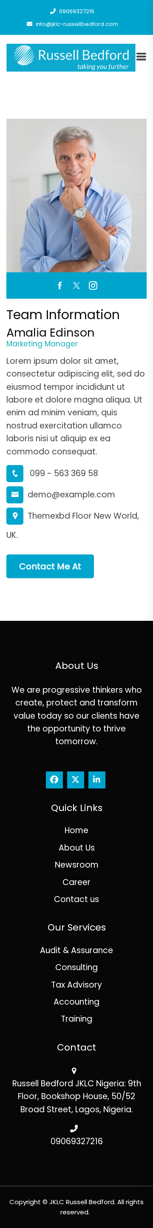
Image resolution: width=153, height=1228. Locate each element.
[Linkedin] (96, 779)
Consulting (76, 967)
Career (76, 882)
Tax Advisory (76, 985)
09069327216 (76, 11)
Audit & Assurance (76, 950)
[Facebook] (54, 779)
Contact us (76, 899)
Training (76, 1019)
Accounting (76, 1002)
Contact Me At (50, 566)
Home (76, 830)
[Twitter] (75, 779)
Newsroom (77, 865)
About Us (77, 848)
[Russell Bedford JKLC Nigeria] (71, 57)
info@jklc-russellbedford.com (76, 24)
